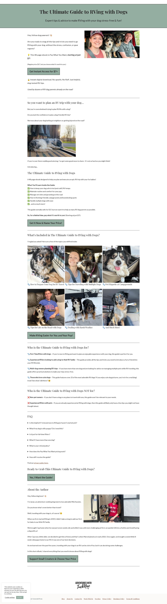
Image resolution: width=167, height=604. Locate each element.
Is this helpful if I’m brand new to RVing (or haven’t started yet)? (53, 423)
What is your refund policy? (39, 446)
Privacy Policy (106, 599)
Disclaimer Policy (118, 599)
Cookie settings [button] (10, 597)
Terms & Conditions (133, 599)
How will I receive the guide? (40, 457)
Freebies (98, 599)
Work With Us (88, 599)
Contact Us (78, 599)
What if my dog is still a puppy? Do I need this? (46, 428)
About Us (70, 599)
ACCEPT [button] (19, 597)
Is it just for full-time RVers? (39, 434)
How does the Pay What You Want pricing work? (47, 451)
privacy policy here (41, 463)
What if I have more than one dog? (42, 440)
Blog (63, 599)
